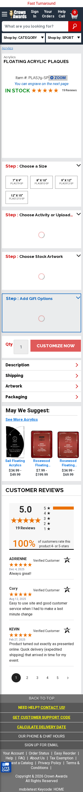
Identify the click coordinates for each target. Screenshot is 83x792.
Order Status (39, 753)
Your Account (13, 753)
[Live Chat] (6, 767)
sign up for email (41, 745)
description (17, 364)
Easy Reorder (65, 753)
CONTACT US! (53, 707)
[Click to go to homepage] (18, 14)
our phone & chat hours (41, 736)
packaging (16, 396)
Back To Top (41, 698)
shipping (14, 375)
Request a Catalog (18, 763)
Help (9, 758)
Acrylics (7, 48)
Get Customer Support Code (41, 717)
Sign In (35, 14)
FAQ (21, 758)
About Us (37, 758)
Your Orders (48, 14)
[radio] (59, 508)
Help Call (62, 14)
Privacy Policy (49, 763)
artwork (14, 386)
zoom (59, 78)
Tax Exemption (61, 758)
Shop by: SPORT (61, 38)
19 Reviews (28, 528)
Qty (9, 344)
